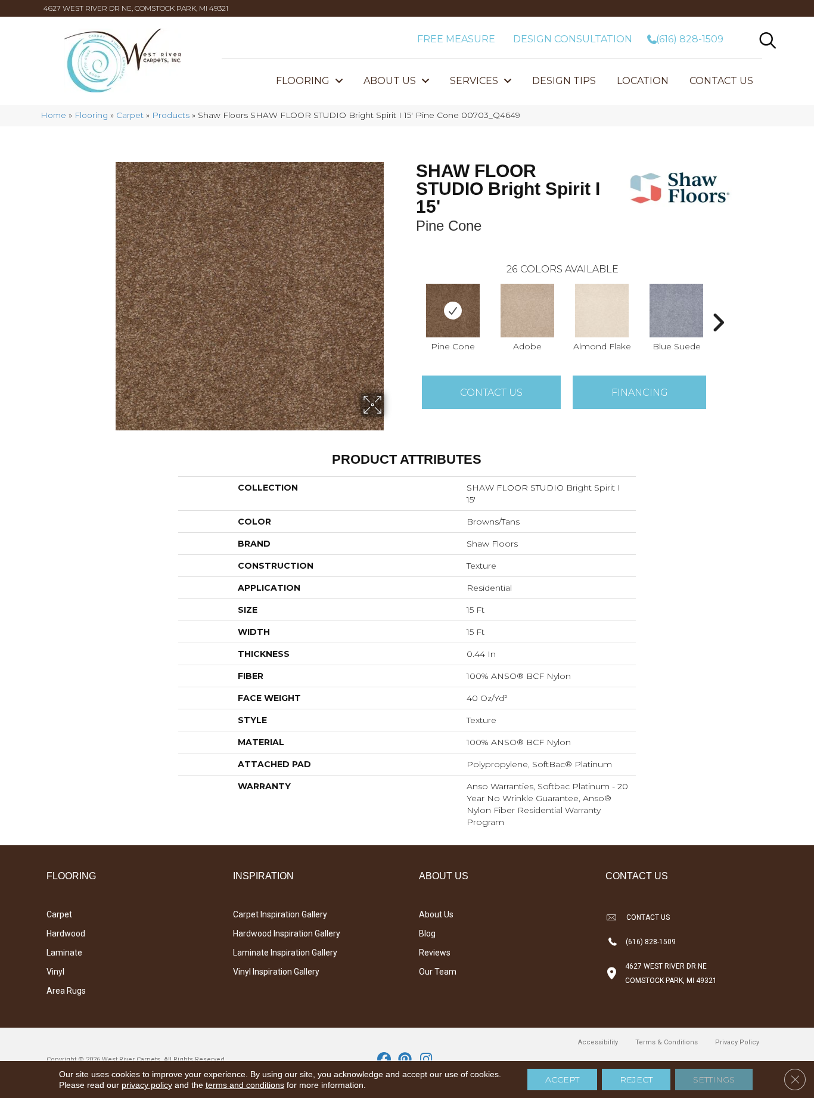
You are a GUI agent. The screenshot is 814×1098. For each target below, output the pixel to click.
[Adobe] (527, 310)
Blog (427, 933)
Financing (639, 392)
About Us (436, 914)
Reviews (435, 952)
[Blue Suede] (676, 310)
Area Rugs (66, 990)
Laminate (64, 952)
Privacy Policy (737, 1042)
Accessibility (598, 1042)
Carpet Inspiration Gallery (280, 914)
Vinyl (55, 971)
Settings (714, 1079)
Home (53, 115)
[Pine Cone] (453, 310)
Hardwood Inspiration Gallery (286, 933)
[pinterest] (405, 1060)
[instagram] (426, 1060)
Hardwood (65, 933)
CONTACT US (648, 917)
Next (718, 305)
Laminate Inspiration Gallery (285, 952)
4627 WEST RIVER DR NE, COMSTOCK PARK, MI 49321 (136, 8)
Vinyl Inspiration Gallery (276, 971)
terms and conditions (245, 1085)
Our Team (437, 971)
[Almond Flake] (602, 310)
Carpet (130, 115)
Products (170, 115)
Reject (636, 1079)
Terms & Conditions (666, 1042)
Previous (410, 305)
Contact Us (491, 392)
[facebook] (384, 1060)
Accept (562, 1079)
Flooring (91, 115)
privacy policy (147, 1085)
